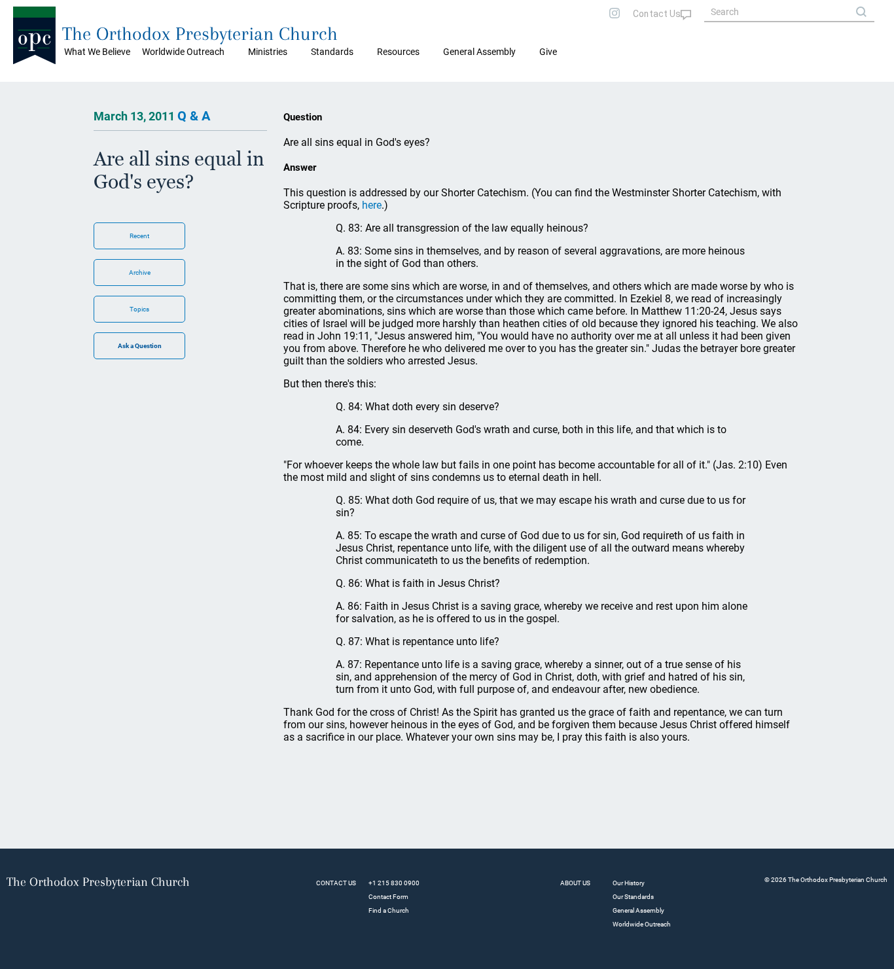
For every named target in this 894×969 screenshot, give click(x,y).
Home (26, 91)
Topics (139, 309)
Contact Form (388, 896)
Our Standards (633, 896)
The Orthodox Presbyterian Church (200, 33)
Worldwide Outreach (642, 924)
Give (548, 51)
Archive (140, 272)
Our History (629, 883)
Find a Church (388, 910)
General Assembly (479, 51)
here (372, 205)
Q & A (193, 116)
